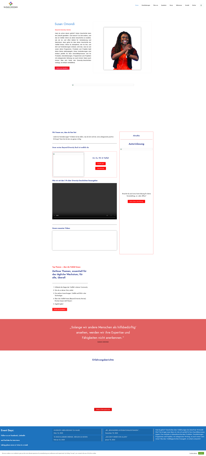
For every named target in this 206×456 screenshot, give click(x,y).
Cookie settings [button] (193, 453)
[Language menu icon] (202, 5)
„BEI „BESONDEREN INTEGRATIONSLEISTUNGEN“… (122, 430)
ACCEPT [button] (201, 453)
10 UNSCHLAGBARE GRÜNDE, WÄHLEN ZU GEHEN (71, 437)
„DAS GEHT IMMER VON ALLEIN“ (116, 437)
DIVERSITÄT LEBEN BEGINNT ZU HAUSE (67, 430)
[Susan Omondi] (11, 5)
